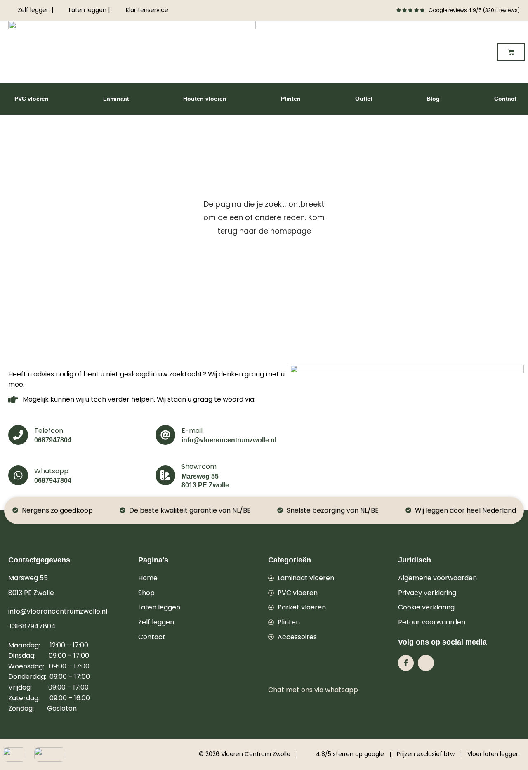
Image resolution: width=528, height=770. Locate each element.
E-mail (192, 430)
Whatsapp (51, 471)
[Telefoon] (18, 435)
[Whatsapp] (18, 475)
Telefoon (48, 430)
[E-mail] (165, 435)
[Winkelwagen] (511, 52)
